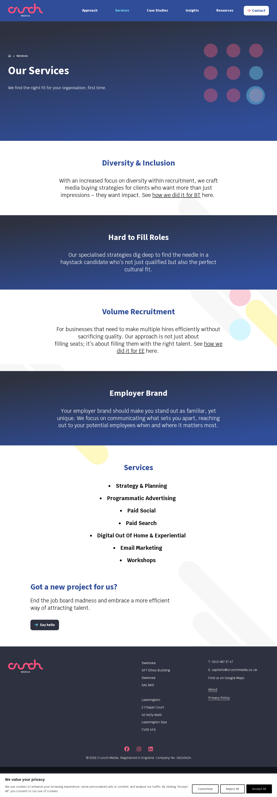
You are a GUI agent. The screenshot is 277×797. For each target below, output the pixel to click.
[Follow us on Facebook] (126, 748)
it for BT (191, 195)
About (212, 689)
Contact (258, 10)
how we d (163, 195)
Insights (192, 10)
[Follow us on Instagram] (139, 748)
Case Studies (157, 10)
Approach (90, 10)
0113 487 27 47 (222, 662)
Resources (224, 10)
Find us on (226, 678)
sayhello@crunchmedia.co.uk (234, 670)
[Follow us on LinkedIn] (150, 748)
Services (122, 10)
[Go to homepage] (38, 10)
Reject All (232, 789)
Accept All (259, 789)
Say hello (47, 624)
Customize (205, 789)
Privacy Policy (219, 698)
